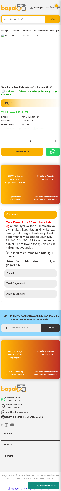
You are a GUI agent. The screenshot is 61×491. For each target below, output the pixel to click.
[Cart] (58, 7)
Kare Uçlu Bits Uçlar (30, 117)
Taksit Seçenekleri (15, 283)
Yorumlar (11, 273)
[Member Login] (31, 7)
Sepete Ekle (22, 151)
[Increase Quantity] (55, 141)
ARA (53, 19)
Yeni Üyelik (50, 7)
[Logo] (14, 8)
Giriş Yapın (38, 7)
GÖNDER (50, 328)
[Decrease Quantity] (5, 141)
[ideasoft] (14, 488)
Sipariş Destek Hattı (46, 485)
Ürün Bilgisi (12, 214)
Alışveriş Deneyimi (15, 293)
